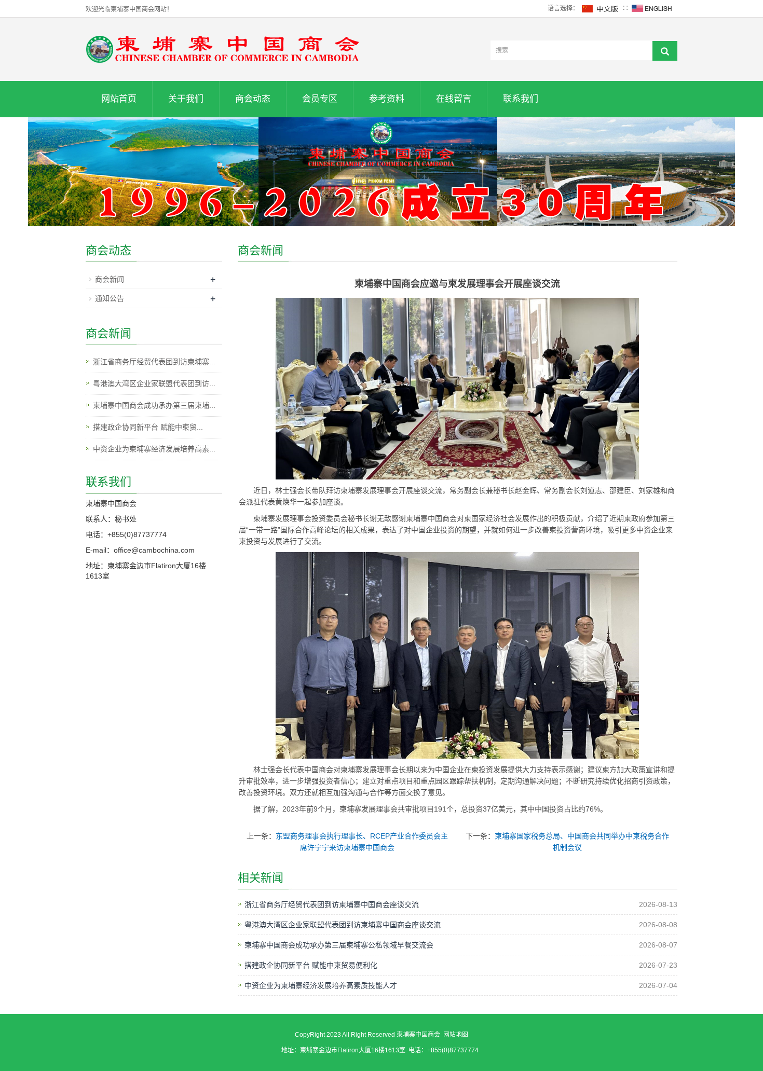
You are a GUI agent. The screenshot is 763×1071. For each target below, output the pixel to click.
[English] (652, 8)
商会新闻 (109, 279)
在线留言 (453, 99)
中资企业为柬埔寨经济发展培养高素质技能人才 (320, 985)
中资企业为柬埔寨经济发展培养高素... (154, 449)
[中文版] (600, 8)
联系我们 (520, 99)
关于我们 (185, 99)
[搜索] (664, 51)
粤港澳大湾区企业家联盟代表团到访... (154, 383)
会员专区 (319, 99)
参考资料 (386, 99)
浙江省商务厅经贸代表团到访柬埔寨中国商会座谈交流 (331, 904)
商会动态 (252, 99)
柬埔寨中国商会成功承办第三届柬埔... (154, 405)
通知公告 (109, 298)
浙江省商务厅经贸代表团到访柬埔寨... (154, 362)
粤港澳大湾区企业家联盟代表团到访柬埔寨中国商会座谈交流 (342, 925)
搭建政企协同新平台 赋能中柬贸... (148, 427)
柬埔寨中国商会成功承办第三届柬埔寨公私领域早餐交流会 (338, 945)
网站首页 (119, 99)
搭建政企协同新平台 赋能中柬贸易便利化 (310, 965)
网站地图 (455, 1034)
